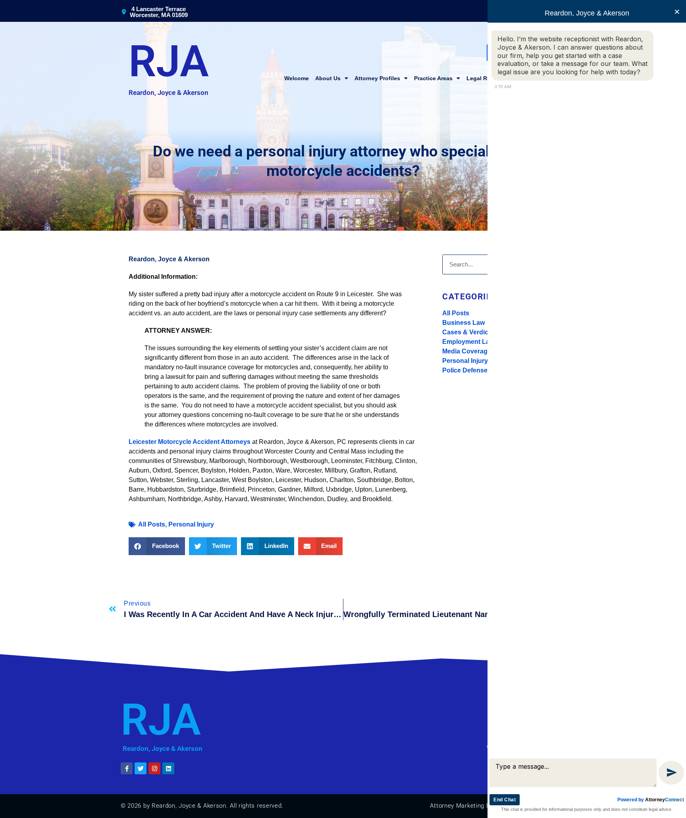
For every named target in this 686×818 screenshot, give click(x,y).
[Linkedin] (168, 768)
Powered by (650, 800)
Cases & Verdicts (468, 332)
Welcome (296, 78)
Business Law (463, 322)
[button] (157, 546)
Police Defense (465, 370)
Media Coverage (466, 351)
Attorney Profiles (377, 78)
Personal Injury (465, 360)
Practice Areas (433, 78)
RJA (169, 61)
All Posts (455, 313)
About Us (328, 78)
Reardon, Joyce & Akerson (168, 92)
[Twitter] (140, 768)
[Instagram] (154, 768)
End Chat (504, 800)
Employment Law (468, 341)
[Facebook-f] (127, 768)
